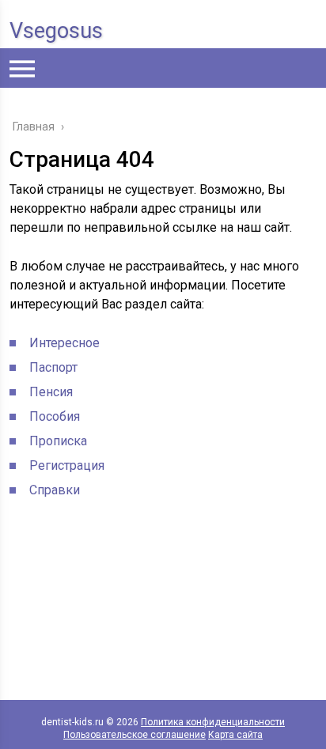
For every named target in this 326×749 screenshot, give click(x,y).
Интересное (64, 342)
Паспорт (53, 367)
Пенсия (51, 391)
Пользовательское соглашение (134, 734)
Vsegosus (56, 30)
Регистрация (66, 465)
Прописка (58, 440)
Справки (54, 489)
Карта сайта (235, 734)
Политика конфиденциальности (213, 722)
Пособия (54, 416)
